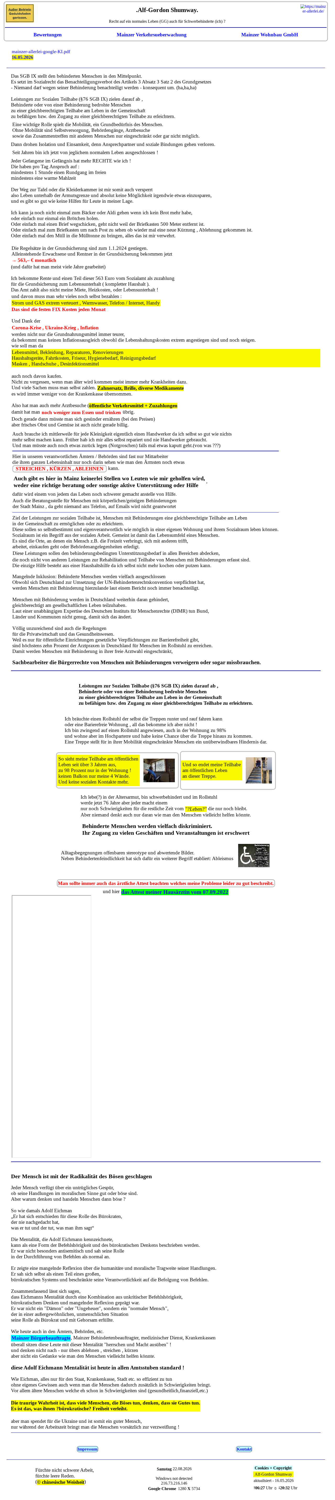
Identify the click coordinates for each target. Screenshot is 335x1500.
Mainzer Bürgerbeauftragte (41, 1338)
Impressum (87, 1449)
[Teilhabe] (159, 770)
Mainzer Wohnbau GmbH (269, 34)
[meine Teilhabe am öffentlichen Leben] (259, 770)
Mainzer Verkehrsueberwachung (152, 34)
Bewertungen (48, 34)
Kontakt (244, 1449)
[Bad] (254, 855)
